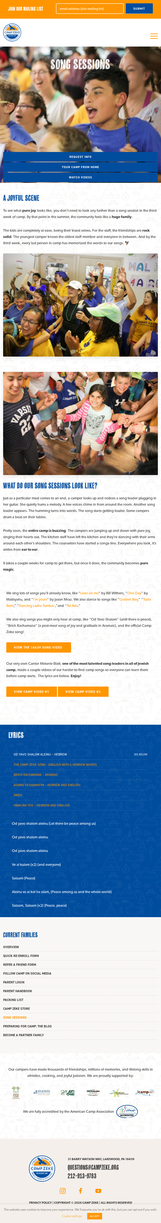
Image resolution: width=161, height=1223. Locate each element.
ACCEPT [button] (95, 1216)
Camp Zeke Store (16, 1008)
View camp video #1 (31, 691)
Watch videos (80, 177)
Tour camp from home (80, 167)
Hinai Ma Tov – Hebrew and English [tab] (42, 805)
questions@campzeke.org (93, 1167)
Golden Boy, (129, 599)
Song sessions (15, 1017)
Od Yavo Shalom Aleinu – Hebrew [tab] (40, 754)
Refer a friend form (19, 964)
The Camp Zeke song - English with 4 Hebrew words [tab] (55, 764)
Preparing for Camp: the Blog (27, 1026)
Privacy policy (40, 1202)
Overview (11, 947)
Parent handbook (17, 991)
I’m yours (40, 599)
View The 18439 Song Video (38, 647)
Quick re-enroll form (21, 956)
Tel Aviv (72, 605)
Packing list (13, 1000)
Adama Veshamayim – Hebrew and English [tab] (47, 785)
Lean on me (89, 593)
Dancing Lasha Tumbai (36, 605)
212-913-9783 (82, 1176)
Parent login (13, 982)
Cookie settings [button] (72, 1216)
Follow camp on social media (27, 973)
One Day (134, 593)
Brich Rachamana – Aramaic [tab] (36, 774)
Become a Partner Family (23, 1035)
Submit (139, 8)
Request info (80, 157)
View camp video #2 (83, 691)
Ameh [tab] (18, 795)
